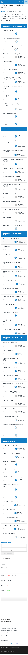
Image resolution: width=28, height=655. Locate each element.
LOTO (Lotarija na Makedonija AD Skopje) (11, 485)
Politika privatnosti (6, 621)
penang (19, 362)
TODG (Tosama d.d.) (8, 401)
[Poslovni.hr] (2, 2)
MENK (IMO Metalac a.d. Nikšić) (11, 177)
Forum (3, 11)
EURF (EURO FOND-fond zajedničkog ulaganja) (13, 160)
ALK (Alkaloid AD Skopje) (9, 469)
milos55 (19, 64)
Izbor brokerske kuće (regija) (10, 289)
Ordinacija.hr (10, 628)
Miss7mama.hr (15, 632)
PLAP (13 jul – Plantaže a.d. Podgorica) (13, 169)
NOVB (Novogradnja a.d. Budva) (11, 194)
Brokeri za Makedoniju (9, 494)
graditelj (20, 307)
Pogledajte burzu (14, 599)
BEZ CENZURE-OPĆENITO (10, 70)
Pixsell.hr (3, 632)
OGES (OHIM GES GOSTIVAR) (10, 510)
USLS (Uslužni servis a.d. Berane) (11, 202)
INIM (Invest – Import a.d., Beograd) (12, 46)
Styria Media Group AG (5, 649)
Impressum (4, 612)
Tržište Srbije (6, 121)
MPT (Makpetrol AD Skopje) (10, 525)
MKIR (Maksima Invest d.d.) (10, 416)
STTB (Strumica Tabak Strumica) (11, 453)
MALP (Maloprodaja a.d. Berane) (11, 209)
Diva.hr (15, 628)
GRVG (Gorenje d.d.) (8, 351)
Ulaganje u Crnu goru (8, 133)
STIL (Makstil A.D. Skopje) (10, 445)
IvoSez (19, 512)
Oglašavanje (4, 617)
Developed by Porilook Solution (7, 651)
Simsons (20, 275)
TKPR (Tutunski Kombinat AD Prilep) (12, 477)
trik (19, 283)
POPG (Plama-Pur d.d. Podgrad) (11, 432)
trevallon (20, 463)
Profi (19, 488)
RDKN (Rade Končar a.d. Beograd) (12, 96)
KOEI (2, 575)
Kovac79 (20, 315)
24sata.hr (15, 630)
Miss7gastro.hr (4, 634)
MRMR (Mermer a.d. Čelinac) (10, 304)
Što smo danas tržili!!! (8, 246)
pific (19, 266)
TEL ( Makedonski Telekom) (10, 502)
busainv (20, 33)
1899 (19, 332)
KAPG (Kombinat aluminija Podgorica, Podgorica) (13, 151)
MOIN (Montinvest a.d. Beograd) (11, 54)
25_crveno (20, 324)
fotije (19, 90)
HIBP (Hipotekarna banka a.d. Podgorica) (11, 141)
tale (19, 496)
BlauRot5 (20, 145)
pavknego (20, 72)
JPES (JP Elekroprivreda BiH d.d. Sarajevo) (11, 263)
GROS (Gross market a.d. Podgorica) (12, 225)
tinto (18, 171)
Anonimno (20, 40)
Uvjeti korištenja (5, 619)
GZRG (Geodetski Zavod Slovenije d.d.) (13, 383)
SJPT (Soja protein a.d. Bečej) (10, 62)
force (18, 257)
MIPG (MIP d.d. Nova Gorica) (10, 343)
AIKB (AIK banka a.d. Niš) (9, 113)
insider (19, 154)
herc (19, 115)
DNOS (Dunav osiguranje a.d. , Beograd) (11, 104)
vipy (19, 471)
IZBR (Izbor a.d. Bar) (8, 217)
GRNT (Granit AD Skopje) (9, 461)
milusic (19, 98)
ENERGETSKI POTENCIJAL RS (10, 312)
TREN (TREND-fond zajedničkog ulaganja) (11, 185)
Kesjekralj (20, 299)
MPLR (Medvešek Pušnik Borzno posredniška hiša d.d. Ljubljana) (11, 392)
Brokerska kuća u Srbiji (9, 30)
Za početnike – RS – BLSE (9, 281)
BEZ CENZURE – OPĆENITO (12, 239)
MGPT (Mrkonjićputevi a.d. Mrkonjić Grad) (12, 320)
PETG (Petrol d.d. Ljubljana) (10, 368)
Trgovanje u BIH (7, 254)
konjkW (19, 135)
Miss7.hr (11, 634)
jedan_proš (20, 163)
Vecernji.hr (3, 628)
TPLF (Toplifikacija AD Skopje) (11, 518)
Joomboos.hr (4, 635)
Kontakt (3, 615)
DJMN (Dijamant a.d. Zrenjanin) (11, 38)
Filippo (19, 386)
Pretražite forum (7, 553)
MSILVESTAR (21, 448)
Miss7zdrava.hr (17, 634)
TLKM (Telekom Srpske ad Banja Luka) (13, 296)
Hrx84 (19, 291)
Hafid (19, 249)
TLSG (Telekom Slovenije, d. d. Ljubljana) (11, 359)
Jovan (19, 353)
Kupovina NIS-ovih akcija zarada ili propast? (12, 87)
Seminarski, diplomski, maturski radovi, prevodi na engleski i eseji (12, 78)
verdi (19, 123)
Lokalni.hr (3, 630)
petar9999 (20, 479)
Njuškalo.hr (9, 630)
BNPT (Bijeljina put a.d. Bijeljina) (11, 329)
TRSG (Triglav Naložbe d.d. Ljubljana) (13, 424)
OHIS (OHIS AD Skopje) (9, 533)
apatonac (20, 81)
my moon (20, 456)
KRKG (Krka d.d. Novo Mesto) (10, 376)
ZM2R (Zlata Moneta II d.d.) (10, 408)
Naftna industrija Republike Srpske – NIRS (12, 272)
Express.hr (8, 632)
